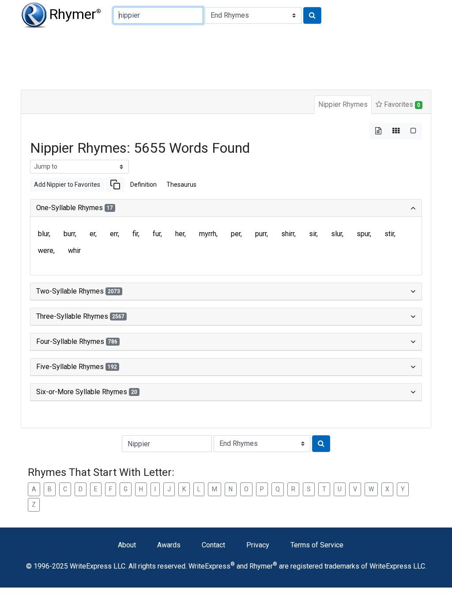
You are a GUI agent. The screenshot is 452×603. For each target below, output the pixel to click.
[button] (115, 184)
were (45, 250)
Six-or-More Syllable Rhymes (86, 392)
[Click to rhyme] (312, 15)
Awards (169, 545)
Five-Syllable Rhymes (76, 366)
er (92, 234)
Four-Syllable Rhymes (76, 341)
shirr (287, 234)
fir (135, 234)
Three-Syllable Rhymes (80, 316)
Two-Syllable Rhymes (78, 291)
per (236, 234)
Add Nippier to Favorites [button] (67, 184)
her (180, 234)
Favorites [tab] (401, 104)
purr (261, 234)
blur (43, 234)
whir (74, 250)
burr (69, 234)
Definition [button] (143, 184)
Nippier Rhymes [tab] (343, 104)
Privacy (257, 545)
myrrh (207, 234)
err (114, 234)
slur (336, 234)
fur (157, 234)
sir (312, 234)
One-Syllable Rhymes (74, 208)
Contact (213, 545)
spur (363, 234)
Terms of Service (316, 545)
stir (389, 234)
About (127, 545)
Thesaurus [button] (181, 184)
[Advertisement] (226, 57)
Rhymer (75, 14)
